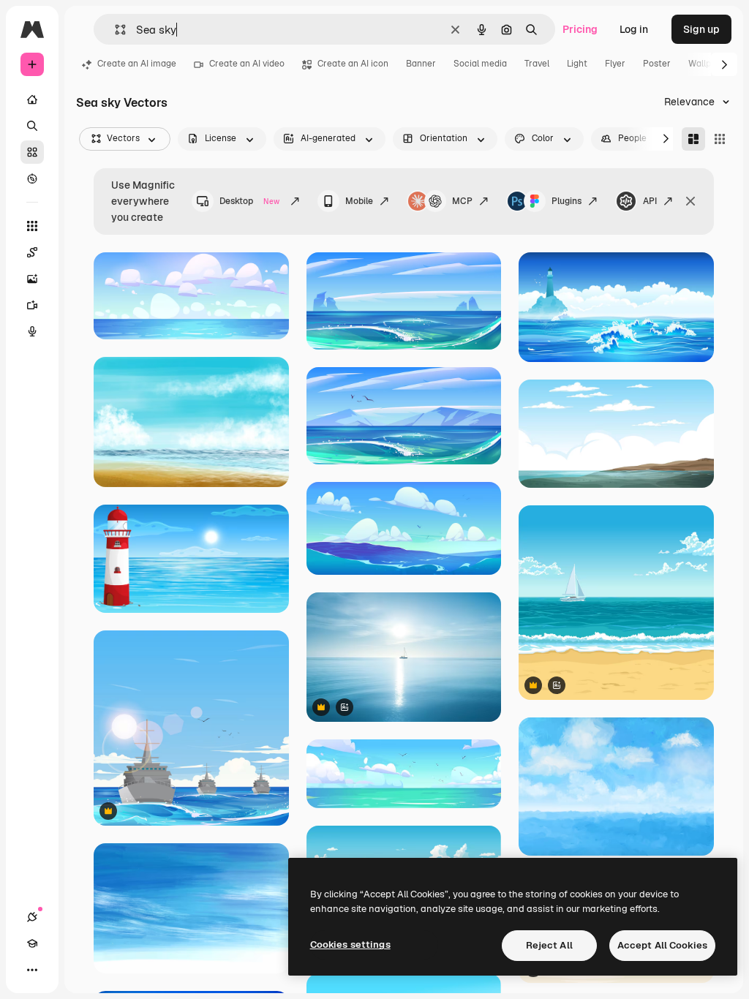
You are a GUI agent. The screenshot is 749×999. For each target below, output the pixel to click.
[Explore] (32, 178)
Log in (634, 29)
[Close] (690, 201)
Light (577, 63)
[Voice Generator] (32, 331)
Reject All (549, 945)
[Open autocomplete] (114, 29)
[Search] (32, 125)
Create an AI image (136, 63)
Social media (480, 63)
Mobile (359, 201)
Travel (536, 63)
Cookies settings (350, 944)
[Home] (32, 99)
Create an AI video (247, 63)
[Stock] (32, 152)
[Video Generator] (32, 305)
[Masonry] (693, 139)
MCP (462, 201)
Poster (657, 63)
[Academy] (32, 943)
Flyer (615, 63)
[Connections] (32, 917)
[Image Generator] (32, 278)
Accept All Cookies (662, 945)
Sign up (701, 29)
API (650, 201)
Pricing (580, 29)
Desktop (249, 201)
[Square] (719, 139)
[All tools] (32, 226)
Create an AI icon (352, 63)
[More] (32, 969)
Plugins (566, 201)
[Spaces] (32, 252)
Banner (421, 63)
